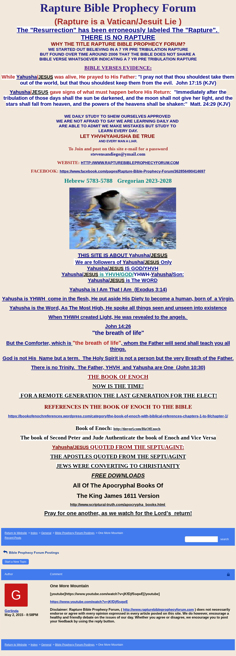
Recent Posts (13, 537)
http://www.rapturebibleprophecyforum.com (158, 609)
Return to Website (16, 533)
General (46, 533)
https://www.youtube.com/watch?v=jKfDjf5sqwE (89, 602)
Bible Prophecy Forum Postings (74, 533)
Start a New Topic (16, 561)
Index (34, 533)
